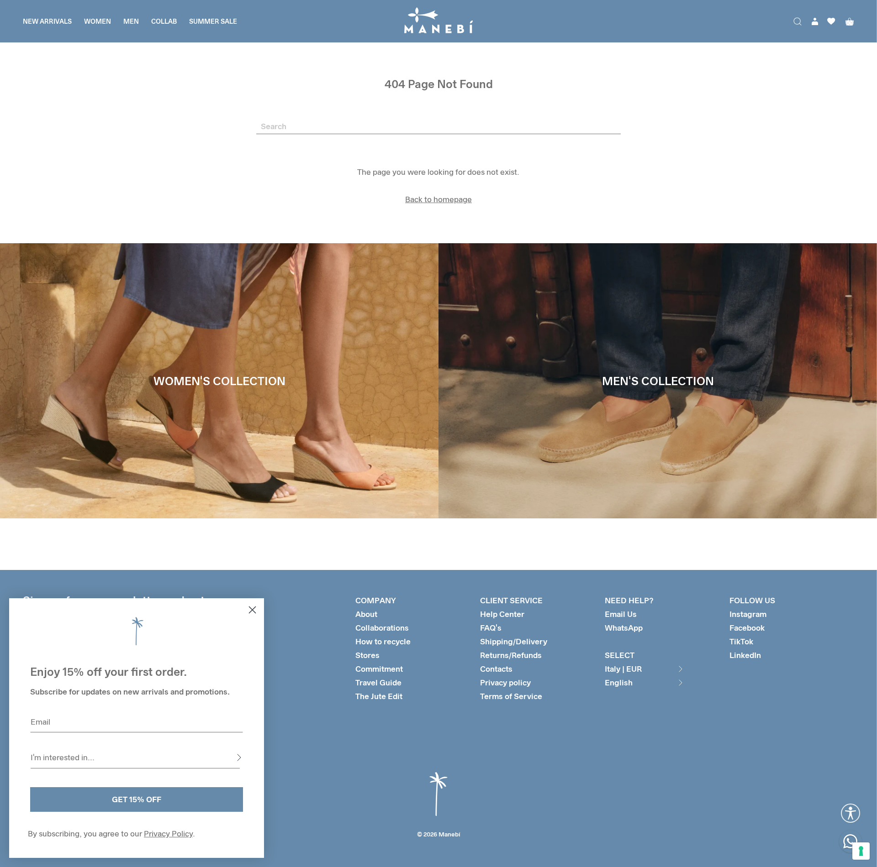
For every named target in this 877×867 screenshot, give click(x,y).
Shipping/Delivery (513, 641)
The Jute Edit (378, 696)
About (366, 614)
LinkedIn (745, 655)
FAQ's (491, 627)
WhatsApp (624, 627)
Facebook (747, 627)
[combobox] (135, 757)
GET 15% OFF (136, 799)
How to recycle (383, 641)
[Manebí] (438, 21)
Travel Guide (378, 682)
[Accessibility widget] (850, 813)
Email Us (621, 614)
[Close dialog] (252, 610)
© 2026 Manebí (438, 834)
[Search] (797, 21)
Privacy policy (505, 682)
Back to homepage (438, 199)
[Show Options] (239, 757)
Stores (367, 655)
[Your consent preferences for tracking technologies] (861, 851)
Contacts (496, 669)
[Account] (815, 21)
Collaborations (382, 627)
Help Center (502, 614)
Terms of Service (511, 696)
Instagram (747, 614)
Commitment (379, 669)
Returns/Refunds (511, 655)
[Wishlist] (831, 21)
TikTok (741, 641)
